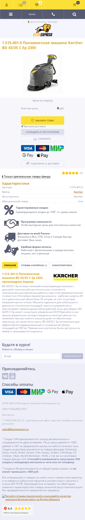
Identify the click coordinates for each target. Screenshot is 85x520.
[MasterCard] (42, 148)
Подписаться (72, 356)
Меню (32, 14)
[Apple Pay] (42, 155)
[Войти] (6, 4)
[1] (63, 173)
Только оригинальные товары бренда (26, 176)
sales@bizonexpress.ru (15, 429)
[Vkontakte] (5, 376)
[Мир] (57, 148)
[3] (70, 173)
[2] (66, 173)
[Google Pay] (28, 155)
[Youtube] (12, 376)
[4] (73, 173)
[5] (76, 173)
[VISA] (28, 148)
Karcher (78, 192)
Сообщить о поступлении (42, 132)
